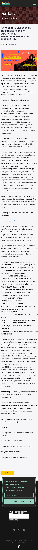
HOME (5, 18)
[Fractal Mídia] (19, 547)
